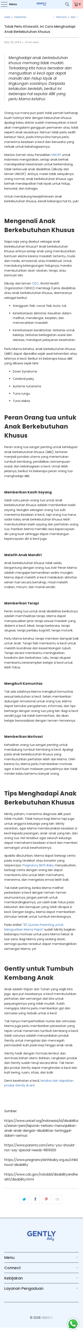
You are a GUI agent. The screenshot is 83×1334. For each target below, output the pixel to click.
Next (73, 17)
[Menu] (2, 4)
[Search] (67, 4)
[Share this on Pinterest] (46, 1199)
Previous (61, 17)
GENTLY (47, 1318)
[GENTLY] (41, 4)
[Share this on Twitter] (24, 1199)
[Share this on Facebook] (35, 1199)
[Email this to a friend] (57, 1199)
